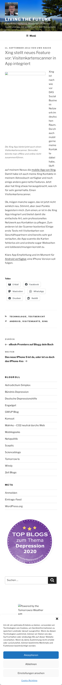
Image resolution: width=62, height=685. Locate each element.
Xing (45, 321)
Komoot (9, 418)
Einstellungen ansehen (31, 673)
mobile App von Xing (44, 169)
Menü (33, 35)
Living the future (28, 19)
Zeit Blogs (11, 472)
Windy (9, 465)
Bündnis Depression (17, 391)
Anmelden (11, 492)
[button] (57, 618)
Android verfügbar (15, 258)
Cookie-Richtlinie (29, 680)
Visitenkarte (31, 321)
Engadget (10, 405)
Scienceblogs (13, 452)
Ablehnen (31, 664)
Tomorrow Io (12, 459)
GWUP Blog (12, 411)
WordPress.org (14, 506)
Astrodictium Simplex (17, 385)
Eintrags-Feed (13, 499)
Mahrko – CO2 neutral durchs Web (25, 425)
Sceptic (9, 445)
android (15, 321)
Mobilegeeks (12, 432)
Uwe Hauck (44, 48)
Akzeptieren (31, 655)
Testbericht (36, 316)
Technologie (18, 316)
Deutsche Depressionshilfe (21, 398)
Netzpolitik (11, 438)
